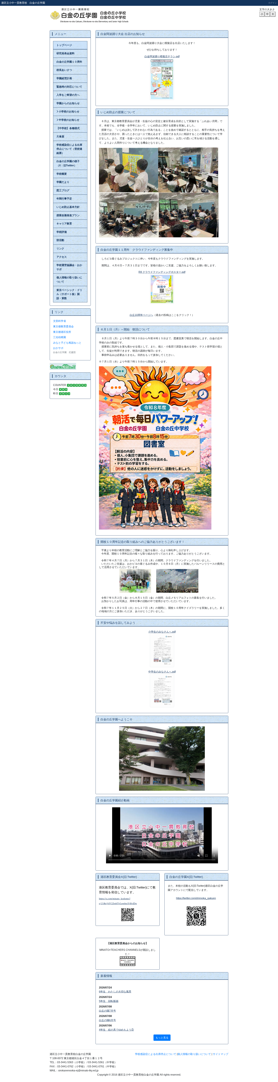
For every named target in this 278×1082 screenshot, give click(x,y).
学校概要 (61, 173)
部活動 (60, 240)
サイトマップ (220, 1054)
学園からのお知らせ (68, 103)
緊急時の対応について (69, 86)
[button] (108, 758)
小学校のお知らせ (68, 111)
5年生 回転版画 (108, 1001)
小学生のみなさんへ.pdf (162, 631)
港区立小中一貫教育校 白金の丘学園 (23, 2)
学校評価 (61, 232)
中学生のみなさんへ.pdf (162, 671)
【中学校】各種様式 (68, 128)
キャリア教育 (64, 223)
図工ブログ (62, 190)
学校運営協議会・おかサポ (69, 267)
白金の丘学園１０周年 (69, 61)
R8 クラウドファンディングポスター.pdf (162, 272)
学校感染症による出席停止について (155, 1054)
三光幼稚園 (59, 337)
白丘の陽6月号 (107, 1020)
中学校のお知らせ (68, 120)
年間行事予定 (64, 198)
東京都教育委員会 (63, 326)
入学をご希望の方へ (68, 95)
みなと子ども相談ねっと (67, 342)
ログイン (272, 3)
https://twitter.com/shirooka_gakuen (196, 898)
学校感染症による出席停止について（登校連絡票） (69, 148)
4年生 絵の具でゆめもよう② (116, 1029)
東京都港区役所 (62, 332)
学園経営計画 (64, 78)
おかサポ (58, 348)
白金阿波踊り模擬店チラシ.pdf (162, 56)
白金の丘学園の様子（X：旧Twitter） (68, 163)
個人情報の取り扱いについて (69, 279)
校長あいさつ (64, 70)
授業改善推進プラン (68, 215)
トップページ (64, 45)
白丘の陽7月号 (107, 1010)
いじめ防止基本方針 (68, 207)
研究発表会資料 (65, 53)
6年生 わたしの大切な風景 (115, 991)
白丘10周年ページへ (141, 315)
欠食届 (60, 136)
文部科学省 (59, 321)
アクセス (61, 257)
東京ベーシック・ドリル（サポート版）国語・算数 (69, 294)
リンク (60, 248)
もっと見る (162, 1037)
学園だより (62, 182)
